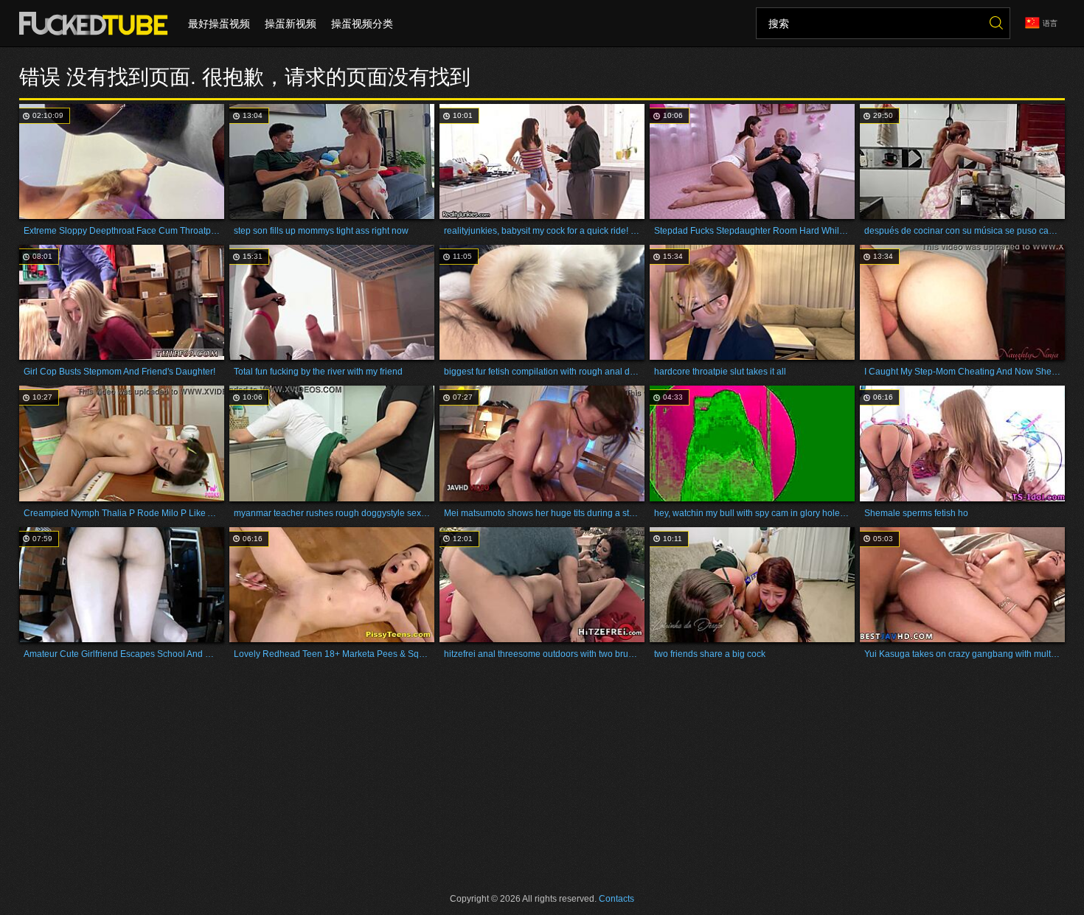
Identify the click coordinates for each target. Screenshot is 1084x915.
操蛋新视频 (290, 23)
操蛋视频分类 (362, 23)
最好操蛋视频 (219, 23)
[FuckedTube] (96, 23)
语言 (1050, 23)
